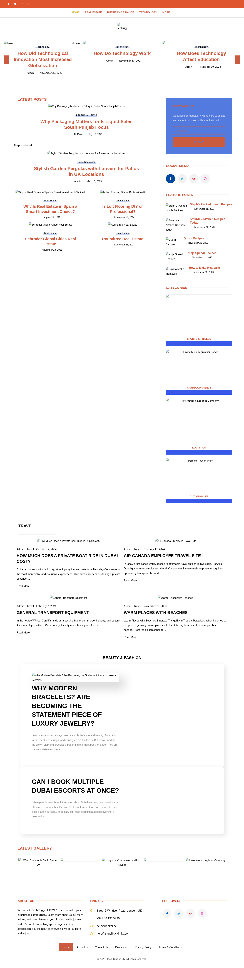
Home (75, 12)
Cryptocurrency (199, 387)
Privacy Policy (143, 947)
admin (127, 606)
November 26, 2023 (154, 606)
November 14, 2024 (124, 217)
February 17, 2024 (154, 549)
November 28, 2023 (52, 249)
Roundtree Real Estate (122, 239)
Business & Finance (120, 12)
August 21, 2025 (51, 217)
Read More (23, 585)
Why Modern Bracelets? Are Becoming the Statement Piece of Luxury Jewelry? (67, 705)
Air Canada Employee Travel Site (162, 555)
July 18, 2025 (95, 134)
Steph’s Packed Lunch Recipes (211, 204)
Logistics (199, 447)
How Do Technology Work (122, 53)
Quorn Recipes (194, 238)
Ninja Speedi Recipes (202, 253)
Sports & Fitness (199, 338)
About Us (82, 947)
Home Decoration (86, 162)
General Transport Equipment (53, 612)
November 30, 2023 (51, 72)
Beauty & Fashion (122, 657)
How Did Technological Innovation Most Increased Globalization (43, 59)
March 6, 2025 (94, 181)
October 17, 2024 (46, 549)
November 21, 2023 (204, 209)
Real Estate (93, 12)
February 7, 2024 (46, 606)
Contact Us (101, 947)
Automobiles (199, 496)
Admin (30, 72)
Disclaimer (121, 947)
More (166, 12)
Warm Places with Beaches (156, 612)
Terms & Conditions (170, 947)
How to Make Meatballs (204, 267)
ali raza (78, 134)
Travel (30, 549)
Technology (148, 12)
